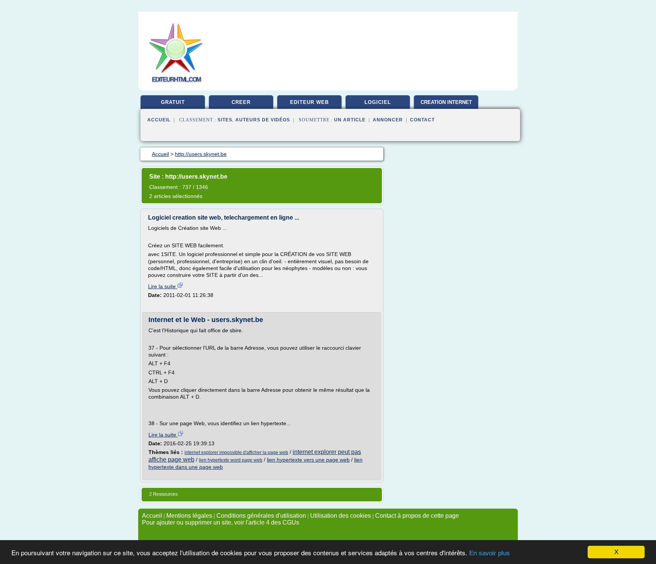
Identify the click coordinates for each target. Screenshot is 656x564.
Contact (422, 120)
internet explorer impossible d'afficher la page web (236, 452)
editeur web (309, 102)
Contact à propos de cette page (417, 515)
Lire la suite (162, 286)
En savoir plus (489, 553)
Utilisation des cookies (340, 515)
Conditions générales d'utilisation (261, 515)
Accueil (158, 120)
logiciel (377, 102)
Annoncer (388, 120)
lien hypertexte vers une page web (308, 460)
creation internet (446, 102)
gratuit (173, 102)
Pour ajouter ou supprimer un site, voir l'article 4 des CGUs (220, 522)
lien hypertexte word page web (230, 460)
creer (241, 102)
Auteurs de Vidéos (262, 120)
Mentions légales (189, 515)
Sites (225, 120)
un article (350, 120)
